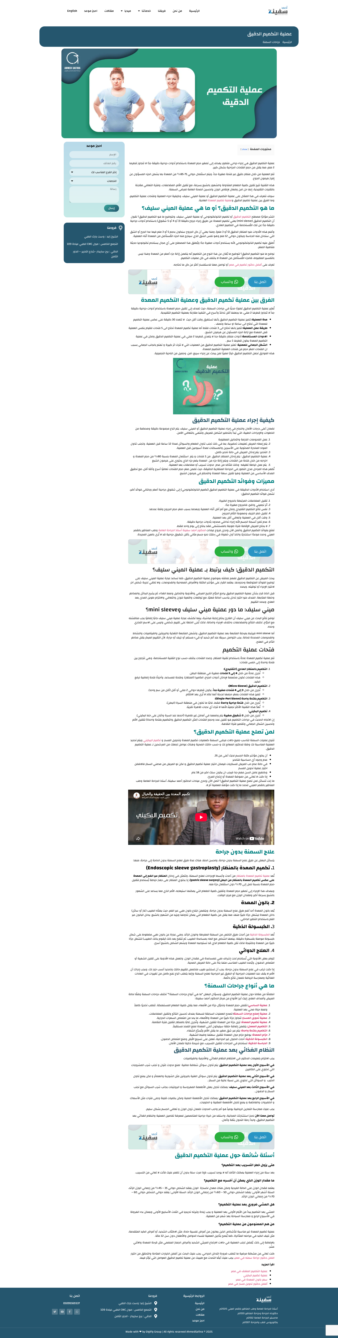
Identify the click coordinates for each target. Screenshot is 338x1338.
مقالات (109, 11)
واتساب (227, 281)
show (244, 149)
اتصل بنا (260, 281)
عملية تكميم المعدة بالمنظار (253, 875)
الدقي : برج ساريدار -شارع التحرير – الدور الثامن (95, 254)
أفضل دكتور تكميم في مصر (245, 264)
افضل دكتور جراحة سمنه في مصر (254, 1257)
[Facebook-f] (70, 1312)
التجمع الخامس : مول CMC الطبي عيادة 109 (92, 244)
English (72, 11)
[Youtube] (62, 1312)
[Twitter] (55, 1312)
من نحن (177, 11)
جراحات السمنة (271, 42)
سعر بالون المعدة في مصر (251, 1279)
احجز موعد (90, 11)
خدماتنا (146, 11)
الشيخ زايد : (101, 236)
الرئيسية (194, 11)
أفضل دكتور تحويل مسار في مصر (247, 1283)
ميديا (127, 11)
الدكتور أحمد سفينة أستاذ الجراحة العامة (182, 530)
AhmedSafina (194, 1331)
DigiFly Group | (155, 1331)
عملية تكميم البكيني (255, 1275)
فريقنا (162, 11)
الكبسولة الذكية (260, 934)
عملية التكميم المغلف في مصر (249, 1271)
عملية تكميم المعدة (220, 200)
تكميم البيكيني (152, 740)
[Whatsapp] (77, 1312)
